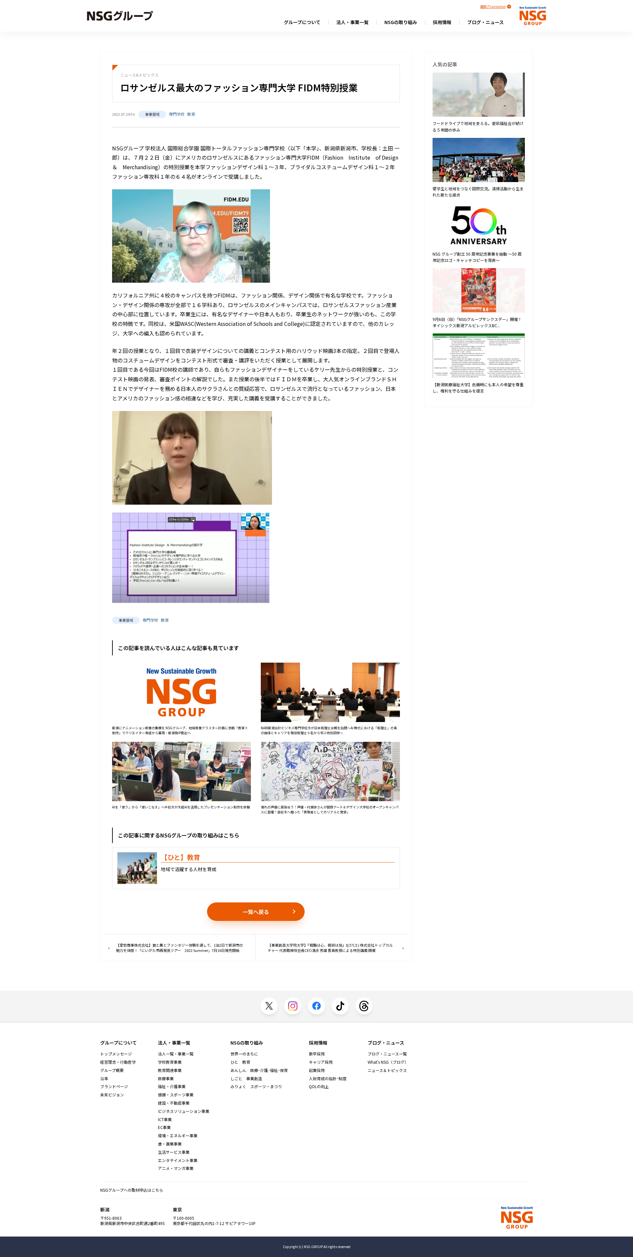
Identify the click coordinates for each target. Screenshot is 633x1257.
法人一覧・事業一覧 (176, 1053)
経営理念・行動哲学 (118, 1062)
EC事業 (164, 1127)
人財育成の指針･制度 (328, 1078)
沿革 (104, 1078)
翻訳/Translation (493, 6)
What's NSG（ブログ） (388, 1062)
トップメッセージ (116, 1053)
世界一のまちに (244, 1053)
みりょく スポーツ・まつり (256, 1086)
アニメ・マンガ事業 (176, 1168)
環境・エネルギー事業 (177, 1135)
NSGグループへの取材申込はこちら (131, 1190)
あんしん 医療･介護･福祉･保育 (259, 1070)
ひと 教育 (240, 1062)
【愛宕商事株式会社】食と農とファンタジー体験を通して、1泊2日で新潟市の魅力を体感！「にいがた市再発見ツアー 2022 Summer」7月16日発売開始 (179, 947)
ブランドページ (114, 1086)
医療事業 (166, 1078)
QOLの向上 (319, 1086)
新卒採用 (317, 1053)
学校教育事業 (170, 1062)
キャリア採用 (321, 1062)
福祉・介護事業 (172, 1086)
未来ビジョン (112, 1094)
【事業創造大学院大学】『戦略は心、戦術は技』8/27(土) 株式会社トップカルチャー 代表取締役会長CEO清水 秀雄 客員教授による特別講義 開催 (330, 947)
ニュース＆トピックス (387, 1070)
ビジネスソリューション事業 (183, 1111)
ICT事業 (165, 1119)
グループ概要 (112, 1070)
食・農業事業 (170, 1144)
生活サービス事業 (174, 1152)
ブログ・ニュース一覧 (387, 1053)
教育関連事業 (170, 1070)
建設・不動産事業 (174, 1103)
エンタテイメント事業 (177, 1160)
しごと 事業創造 (246, 1078)
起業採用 (317, 1070)
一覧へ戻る (256, 912)
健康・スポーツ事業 (176, 1094)
